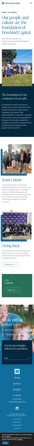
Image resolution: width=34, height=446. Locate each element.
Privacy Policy (17, 422)
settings (20, 439)
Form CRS (17, 428)
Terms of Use (17, 419)
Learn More (9, 264)
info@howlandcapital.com (18, 334)
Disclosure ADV (17, 425)
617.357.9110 (11, 329)
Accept (5, 443)
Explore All (11, 290)
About (4, 12)
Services (17, 383)
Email (6, 358)
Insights (17, 389)
